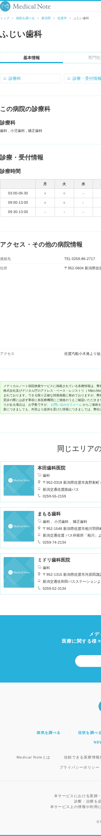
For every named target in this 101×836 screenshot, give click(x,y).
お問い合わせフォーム (66, 404)
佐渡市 (62, 18)
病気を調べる (49, 732)
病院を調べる (25, 18)
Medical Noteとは (34, 757)
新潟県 (46, 18)
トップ (4, 18)
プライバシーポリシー (79, 767)
